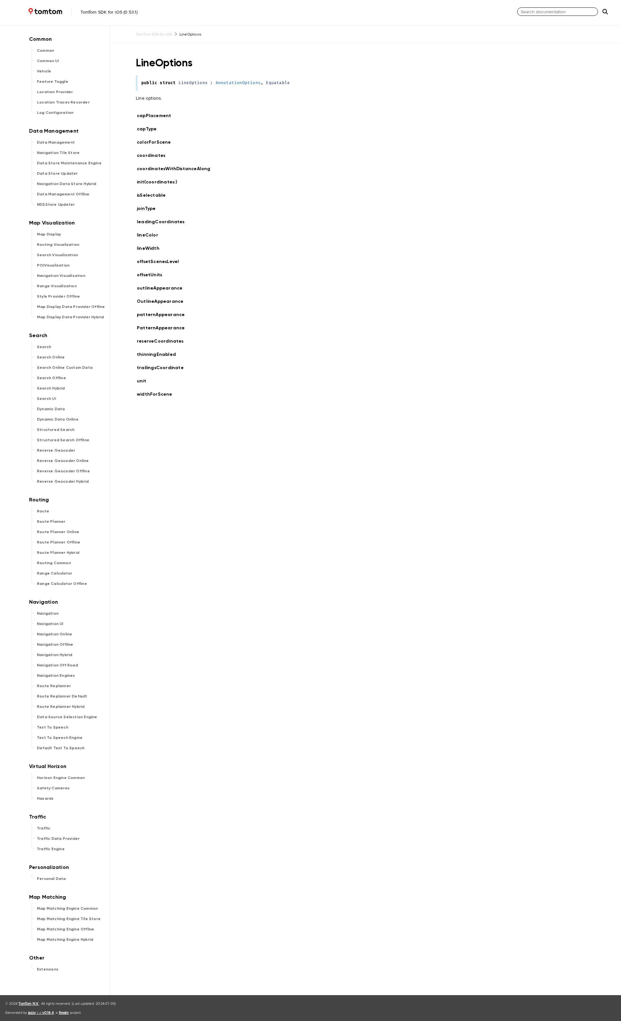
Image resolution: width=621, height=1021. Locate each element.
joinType (149, 208)
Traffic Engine (51, 849)
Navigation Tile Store (58, 152)
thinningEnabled (159, 354)
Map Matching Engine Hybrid (65, 939)
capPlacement (156, 115)
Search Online (51, 357)
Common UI (48, 61)
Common (45, 50)
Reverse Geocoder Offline (63, 471)
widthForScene (157, 394)
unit (144, 381)
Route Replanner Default (62, 696)
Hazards (45, 798)
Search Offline (51, 378)
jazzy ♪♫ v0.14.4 (41, 1012)
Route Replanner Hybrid (60, 706)
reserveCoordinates (163, 341)
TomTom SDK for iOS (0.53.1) (108, 12)
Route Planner (51, 521)
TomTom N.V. (28, 1003)
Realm (64, 1012)
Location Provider (55, 92)
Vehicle (44, 71)
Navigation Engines (56, 675)
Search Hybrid (51, 388)
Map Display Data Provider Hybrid (70, 317)
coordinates (153, 155)
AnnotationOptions (238, 83)
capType (149, 129)
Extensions (47, 969)
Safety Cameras (53, 788)
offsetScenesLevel (160, 261)
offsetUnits (152, 275)
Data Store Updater (57, 173)
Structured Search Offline (63, 440)
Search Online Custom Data (65, 367)
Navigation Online (54, 634)
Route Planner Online (58, 532)
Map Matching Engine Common (67, 908)
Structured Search (55, 429)
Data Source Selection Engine (67, 717)
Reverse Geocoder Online (63, 460)
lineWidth (150, 248)
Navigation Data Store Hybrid (66, 183)
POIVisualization (53, 265)
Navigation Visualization (61, 275)
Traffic (43, 828)
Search (44, 347)
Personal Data (51, 878)
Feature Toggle (52, 81)
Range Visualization (57, 286)
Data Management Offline (63, 194)
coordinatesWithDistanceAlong (176, 168)
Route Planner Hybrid (58, 552)
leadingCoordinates (163, 222)
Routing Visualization (58, 244)
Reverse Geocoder (56, 450)
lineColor (150, 235)
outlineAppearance (162, 288)
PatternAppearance (163, 328)
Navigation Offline (55, 644)
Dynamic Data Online (58, 419)
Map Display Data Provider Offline (71, 306)
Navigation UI (50, 623)
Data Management (56, 142)
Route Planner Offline (58, 542)
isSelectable (154, 195)
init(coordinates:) (160, 182)
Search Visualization (57, 255)
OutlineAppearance (162, 301)
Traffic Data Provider (58, 838)
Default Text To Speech (60, 748)
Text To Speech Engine (59, 737)
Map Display (49, 234)
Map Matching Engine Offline (65, 929)
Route (43, 511)
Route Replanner (54, 686)
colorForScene (156, 142)
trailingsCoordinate (163, 367)
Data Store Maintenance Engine (69, 163)
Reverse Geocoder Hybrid (63, 481)
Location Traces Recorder (63, 102)
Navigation (48, 613)
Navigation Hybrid (54, 655)
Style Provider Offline (58, 296)
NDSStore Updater (56, 204)
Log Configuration (55, 112)
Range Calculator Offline (62, 583)
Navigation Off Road (57, 665)
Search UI (46, 398)
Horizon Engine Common (61, 777)
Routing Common (54, 563)
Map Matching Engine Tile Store (69, 919)
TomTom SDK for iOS (154, 34)
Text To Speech (52, 727)
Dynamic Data (51, 409)
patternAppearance (163, 314)
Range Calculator (54, 573)
